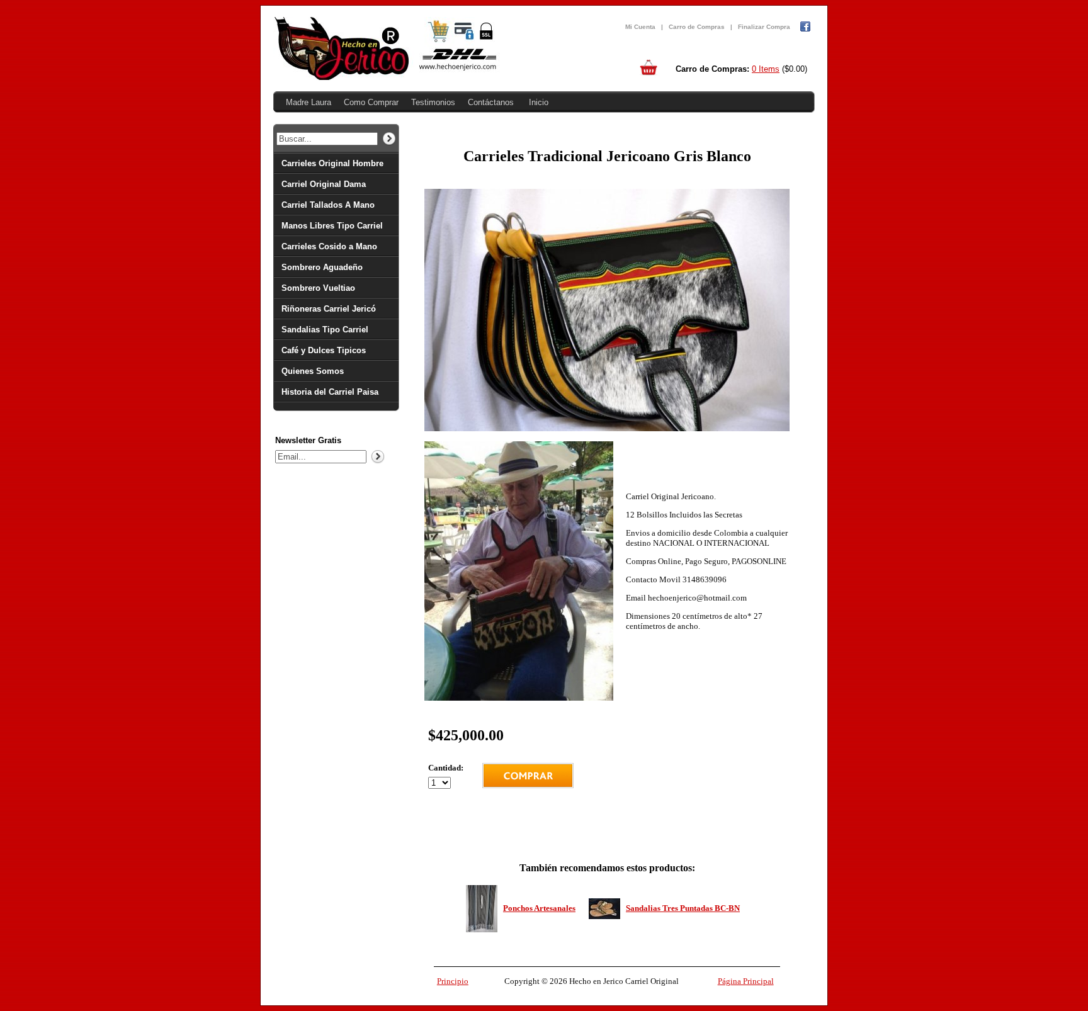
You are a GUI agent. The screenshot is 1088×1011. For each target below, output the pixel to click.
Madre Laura (308, 102)
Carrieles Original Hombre (332, 163)
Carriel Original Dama (323, 184)
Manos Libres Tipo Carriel (332, 225)
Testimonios (433, 102)
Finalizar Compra (764, 26)
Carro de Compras (697, 26)
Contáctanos (491, 102)
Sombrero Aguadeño (322, 267)
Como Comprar (371, 102)
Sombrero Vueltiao (318, 288)
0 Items (765, 69)
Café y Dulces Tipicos (323, 350)
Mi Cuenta (640, 26)
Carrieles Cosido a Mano (329, 246)
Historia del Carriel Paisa (329, 392)
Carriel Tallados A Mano (328, 205)
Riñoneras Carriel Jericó (328, 308)
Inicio (538, 102)
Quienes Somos (312, 371)
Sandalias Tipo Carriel (324, 329)
